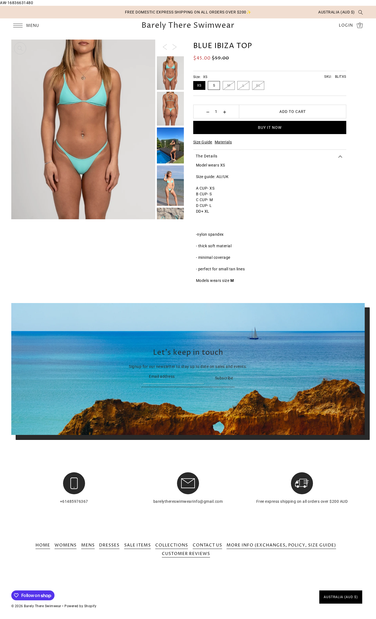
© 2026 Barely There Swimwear (36, 606)
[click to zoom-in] (20, 48)
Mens (88, 545)
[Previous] (165, 46)
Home (43, 545)
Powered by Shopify (80, 606)
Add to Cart (292, 111)
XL (258, 85)
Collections (171, 545)
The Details (206, 156)
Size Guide (202, 142)
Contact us (207, 545)
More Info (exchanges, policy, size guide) (281, 545)
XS (199, 85)
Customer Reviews (186, 554)
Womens (66, 545)
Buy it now (270, 127)
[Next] (174, 46)
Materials (223, 142)
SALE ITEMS (137, 545)
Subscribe (224, 378)
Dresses (109, 545)
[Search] (361, 12)
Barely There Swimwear (188, 25)
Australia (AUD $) (336, 12)
